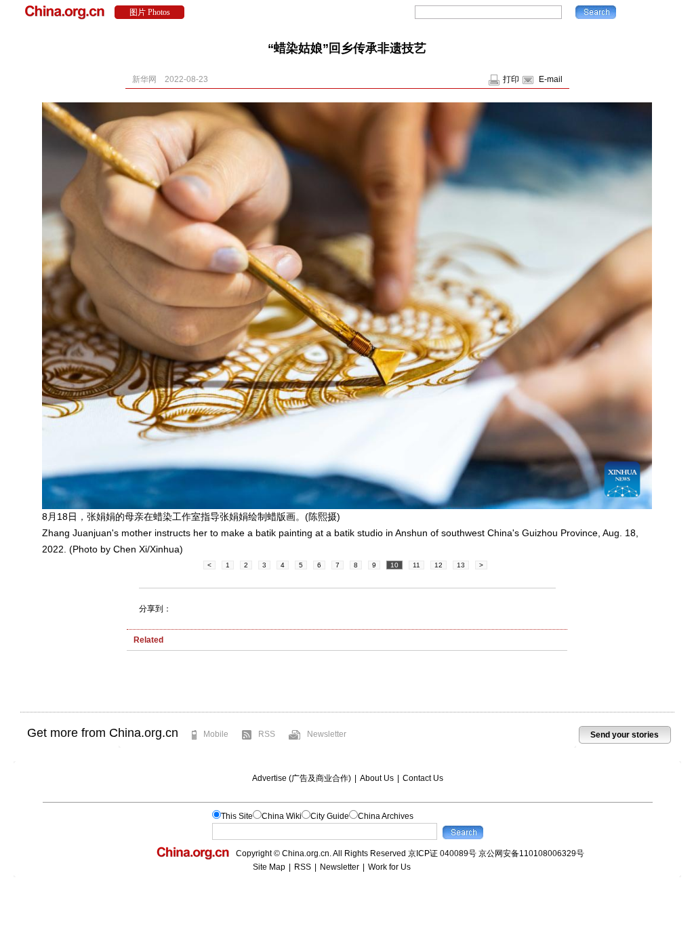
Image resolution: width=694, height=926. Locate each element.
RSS (266, 734)
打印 (511, 79)
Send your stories (624, 735)
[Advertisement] (347, 684)
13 (461, 565)
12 (438, 565)
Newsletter (326, 734)
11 (416, 565)
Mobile (215, 734)
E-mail (551, 79)
